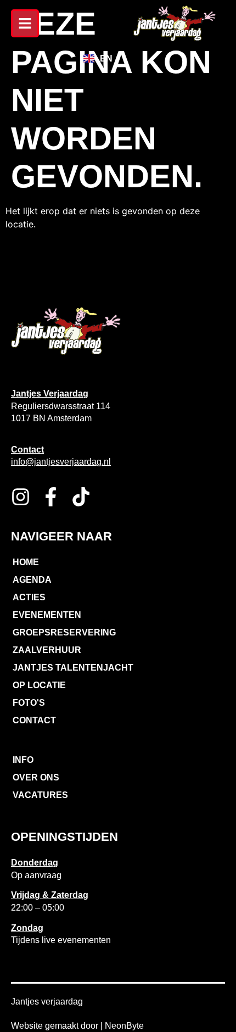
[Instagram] (20, 496)
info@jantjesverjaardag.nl (61, 461)
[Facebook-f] (50, 496)
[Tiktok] (81, 496)
